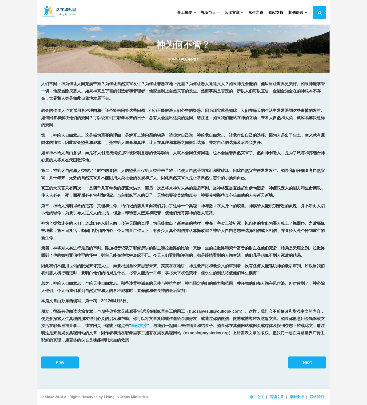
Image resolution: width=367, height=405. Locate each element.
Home (173, 59)
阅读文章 (277, 397)
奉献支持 (139, 325)
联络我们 (317, 397)
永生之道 (257, 397)
